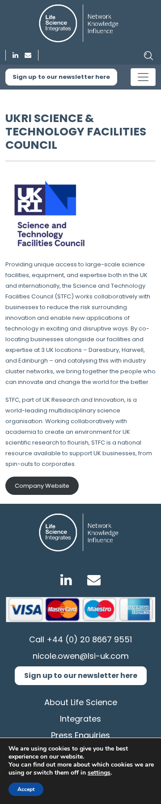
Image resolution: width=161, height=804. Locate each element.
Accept (25, 789)
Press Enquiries (80, 735)
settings (99, 773)
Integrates (80, 718)
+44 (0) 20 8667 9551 (89, 639)
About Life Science (80, 702)
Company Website (42, 486)
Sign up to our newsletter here (61, 77)
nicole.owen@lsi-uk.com (81, 655)
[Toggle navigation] (143, 77)
